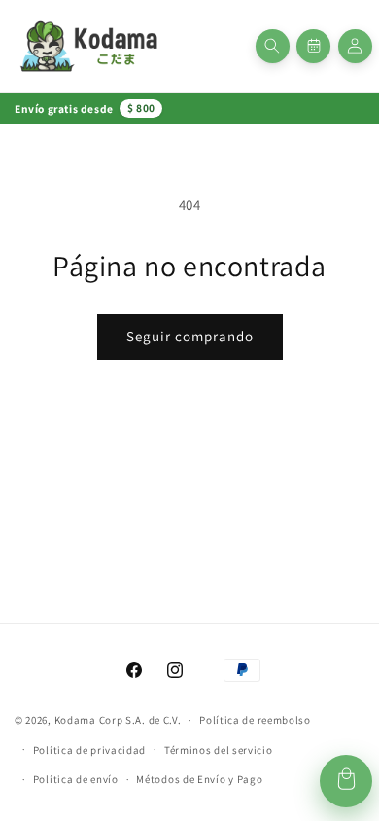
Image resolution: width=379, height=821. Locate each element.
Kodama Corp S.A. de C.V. (118, 720)
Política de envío (76, 779)
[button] (273, 46)
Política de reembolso (255, 720)
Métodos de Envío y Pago (199, 779)
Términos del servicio (218, 750)
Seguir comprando (190, 336)
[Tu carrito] (346, 781)
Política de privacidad (89, 750)
